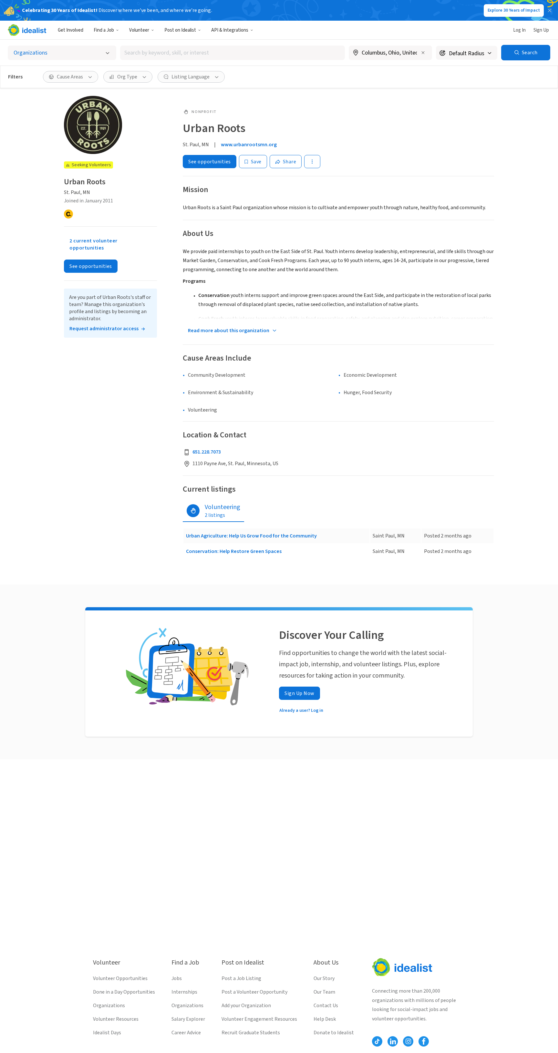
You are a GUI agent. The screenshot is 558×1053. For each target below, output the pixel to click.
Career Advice (186, 1032)
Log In (519, 30)
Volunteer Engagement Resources (259, 1019)
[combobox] (232, 53)
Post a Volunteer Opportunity (254, 992)
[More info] (390, 53)
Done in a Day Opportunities (124, 992)
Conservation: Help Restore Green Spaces (234, 551)
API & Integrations (229, 30)
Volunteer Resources (116, 1019)
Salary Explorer (188, 1019)
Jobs (176, 978)
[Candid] (68, 214)
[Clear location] (423, 52)
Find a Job (104, 30)
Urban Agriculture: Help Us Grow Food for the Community (251, 535)
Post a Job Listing (241, 978)
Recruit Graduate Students (251, 1032)
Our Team (324, 992)
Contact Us (326, 1005)
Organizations (109, 1005)
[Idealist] (27, 30)
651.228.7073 (206, 451)
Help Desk (325, 1019)
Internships (184, 992)
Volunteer (139, 30)
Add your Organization (246, 1005)
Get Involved (70, 30)
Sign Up (541, 30)
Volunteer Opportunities (120, 978)
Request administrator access (104, 328)
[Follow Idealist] (377, 1041)
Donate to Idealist (334, 1032)
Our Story (324, 978)
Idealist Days (107, 1032)
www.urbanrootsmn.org (249, 144)
